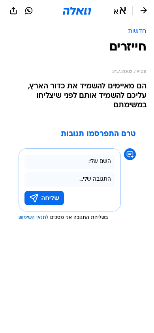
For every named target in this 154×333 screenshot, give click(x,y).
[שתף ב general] (13, 10)
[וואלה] (77, 11)
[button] (120, 10)
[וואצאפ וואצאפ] (29, 11)
